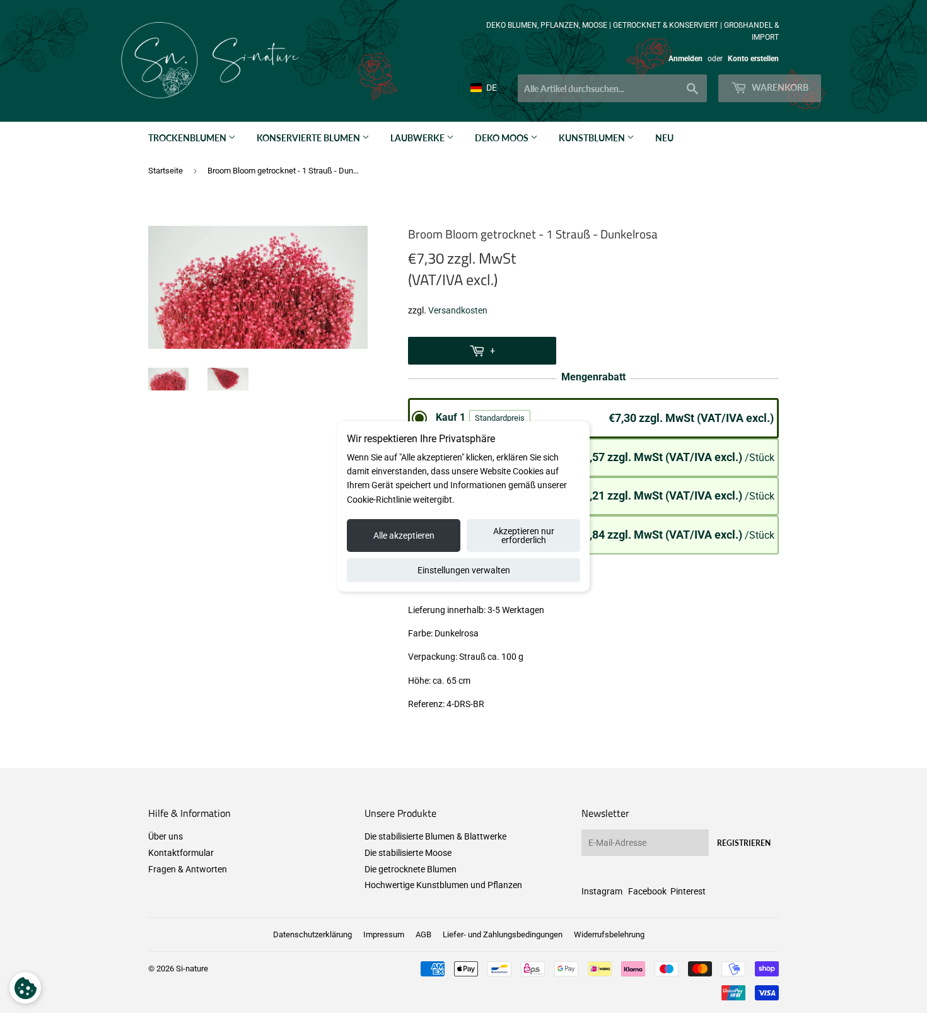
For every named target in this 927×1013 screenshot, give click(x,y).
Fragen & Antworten (187, 869)
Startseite (165, 170)
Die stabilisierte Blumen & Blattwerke (435, 836)
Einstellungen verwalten (463, 570)
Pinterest (688, 891)
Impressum (383, 934)
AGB (423, 934)
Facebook (647, 891)
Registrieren (744, 843)
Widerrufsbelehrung (609, 934)
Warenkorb (779, 87)
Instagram (601, 891)
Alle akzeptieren (403, 535)
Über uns (165, 836)
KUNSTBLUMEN (593, 137)
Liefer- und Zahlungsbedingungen (503, 934)
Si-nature (192, 968)
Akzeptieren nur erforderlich (523, 535)
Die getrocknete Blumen (410, 869)
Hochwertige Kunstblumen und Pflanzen (443, 885)
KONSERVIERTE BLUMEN (309, 137)
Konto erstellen (753, 58)
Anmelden (685, 58)
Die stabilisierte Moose (408, 853)
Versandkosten (457, 310)
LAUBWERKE (418, 137)
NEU (664, 137)
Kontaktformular (181, 853)
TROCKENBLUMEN (188, 137)
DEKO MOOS (502, 137)
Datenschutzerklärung (312, 934)
